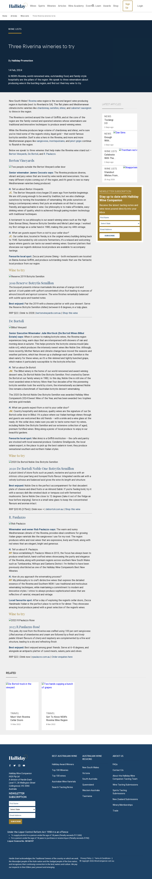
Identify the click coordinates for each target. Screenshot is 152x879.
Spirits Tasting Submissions (120, 792)
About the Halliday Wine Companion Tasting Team (125, 777)
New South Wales (90, 767)
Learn (98, 5)
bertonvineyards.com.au (48, 313)
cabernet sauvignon (81, 108)
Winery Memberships (123, 805)
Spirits (41, 5)
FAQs (115, 764)
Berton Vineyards (18, 154)
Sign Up (127, 6)
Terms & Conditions (102, 858)
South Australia (89, 779)
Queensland (88, 784)
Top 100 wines (59, 776)
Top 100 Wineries (60, 770)
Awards (107, 5)
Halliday (18, 6)
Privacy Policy (85, 858)
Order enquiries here (62, 656)
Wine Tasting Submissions (125, 784)
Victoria (86, 773)
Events (89, 5)
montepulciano (57, 141)
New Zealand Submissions (125, 799)
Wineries (51, 5)
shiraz (63, 108)
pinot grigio (76, 141)
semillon (54, 108)
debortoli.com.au (54, 509)
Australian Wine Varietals (64, 781)
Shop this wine (70, 313)
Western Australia (91, 790)
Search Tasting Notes (62, 787)
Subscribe (109, 236)
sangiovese (42, 141)
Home (4, 16)
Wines (33, 5)
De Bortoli (33, 154)
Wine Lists (25, 16)
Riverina (32, 101)
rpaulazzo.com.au (41, 656)
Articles (62, 5)
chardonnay (43, 108)
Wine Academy (76, 5)
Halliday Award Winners (63, 764)
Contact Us (118, 770)
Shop (115, 5)
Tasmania (87, 796)
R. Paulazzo (50, 154)
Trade (115, 810)
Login (140, 5)
